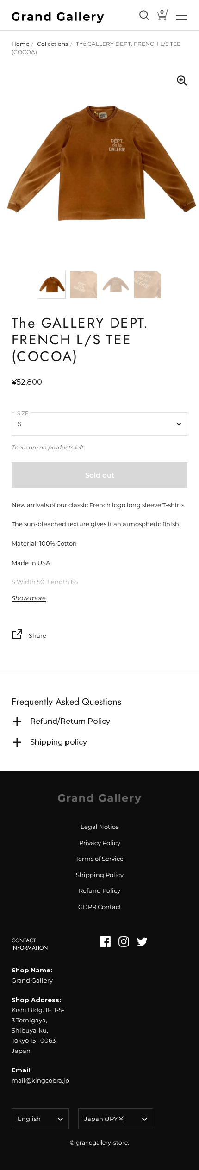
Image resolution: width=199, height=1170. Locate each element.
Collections (52, 43)
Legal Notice (100, 826)
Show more (29, 598)
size (22, 413)
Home (20, 43)
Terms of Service (99, 858)
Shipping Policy (100, 874)
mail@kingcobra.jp (40, 1080)
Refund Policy (99, 890)
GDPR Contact (99, 906)
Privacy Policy (99, 842)
